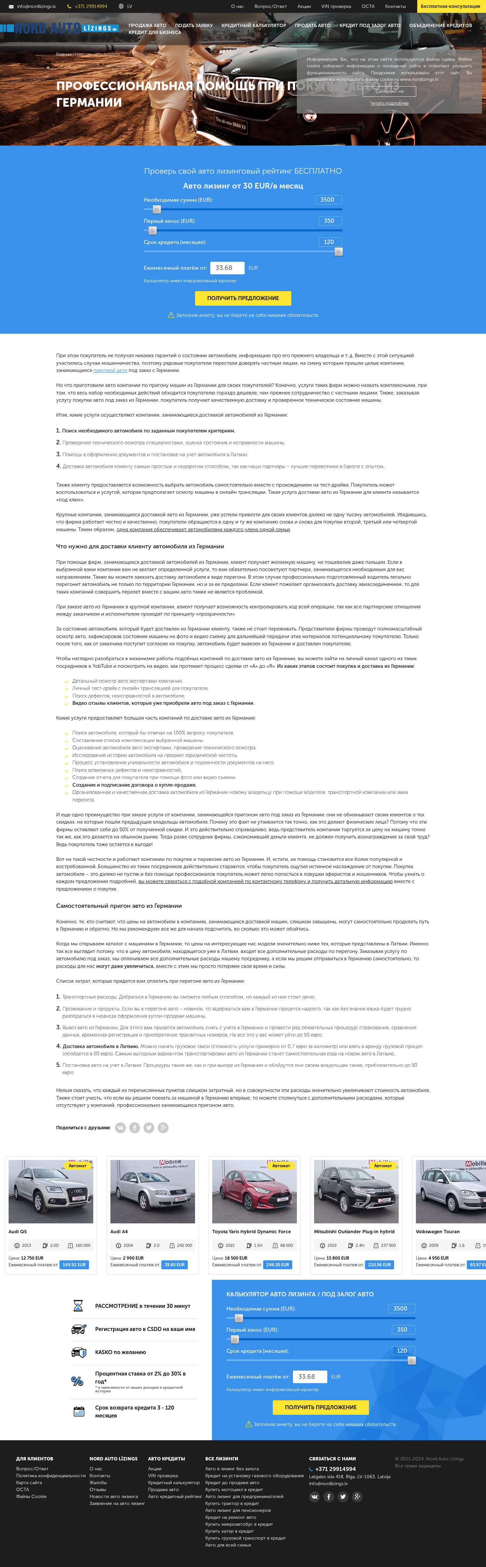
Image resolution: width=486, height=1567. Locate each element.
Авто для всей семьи (228, 1545)
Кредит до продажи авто (232, 1482)
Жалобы (98, 1482)
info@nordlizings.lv (36, 6)
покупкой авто (110, 370)
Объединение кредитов (440, 25)
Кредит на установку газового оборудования (254, 1476)
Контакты (395, 6)
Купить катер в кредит (229, 1531)
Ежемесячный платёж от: (175, 268)
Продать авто (313, 25)
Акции (304, 6)
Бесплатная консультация (450, 6)
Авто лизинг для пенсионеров (238, 1510)
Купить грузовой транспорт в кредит (245, 1538)
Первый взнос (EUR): (170, 221)
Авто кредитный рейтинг (175, 1496)
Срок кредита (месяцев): (175, 242)
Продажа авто (148, 25)
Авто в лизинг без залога (232, 1469)
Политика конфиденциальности (51, 1476)
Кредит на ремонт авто (230, 1517)
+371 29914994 (90, 6)
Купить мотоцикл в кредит (234, 1489)
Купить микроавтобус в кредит (239, 1524)
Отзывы (98, 1489)
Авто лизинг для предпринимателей (244, 1496)
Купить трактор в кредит (232, 1503)
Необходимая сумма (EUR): (178, 200)
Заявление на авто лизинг (117, 1503)
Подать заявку (194, 25)
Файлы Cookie (31, 1496)
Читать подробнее (389, 103)
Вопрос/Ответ (271, 6)
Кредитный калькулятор (254, 25)
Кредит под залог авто (370, 25)
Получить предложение (243, 298)
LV (129, 6)
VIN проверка (336, 6)
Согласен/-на (390, 91)
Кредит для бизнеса (155, 32)
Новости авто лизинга (114, 1496)
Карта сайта (29, 1482)
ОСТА (368, 6)
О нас (237, 6)
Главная (63, 54)
